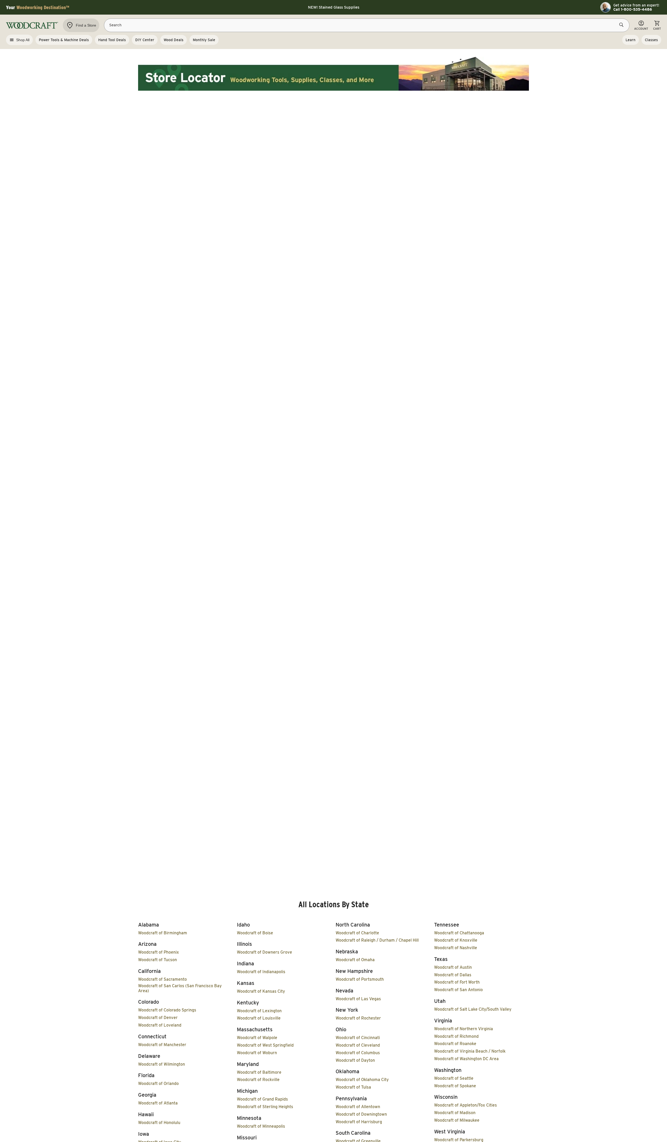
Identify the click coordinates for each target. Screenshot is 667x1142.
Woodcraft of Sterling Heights (265, 1106)
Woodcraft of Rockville (258, 1079)
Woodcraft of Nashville (455, 947)
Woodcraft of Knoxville (455, 940)
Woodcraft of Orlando (158, 1083)
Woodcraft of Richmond (456, 1036)
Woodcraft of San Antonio (458, 989)
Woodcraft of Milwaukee (456, 1120)
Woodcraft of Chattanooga (459, 932)
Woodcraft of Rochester (358, 1018)
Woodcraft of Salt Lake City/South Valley (472, 1009)
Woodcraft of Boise (255, 932)
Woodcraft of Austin (453, 967)
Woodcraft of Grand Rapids (262, 1099)
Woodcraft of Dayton (355, 1060)
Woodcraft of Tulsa (353, 1087)
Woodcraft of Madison (454, 1112)
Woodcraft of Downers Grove (264, 952)
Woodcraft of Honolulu (159, 1122)
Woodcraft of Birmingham (162, 932)
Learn (630, 40)
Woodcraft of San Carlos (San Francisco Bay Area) (180, 988)
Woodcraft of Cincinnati (358, 1037)
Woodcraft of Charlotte (357, 932)
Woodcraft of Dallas (452, 974)
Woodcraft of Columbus (358, 1052)
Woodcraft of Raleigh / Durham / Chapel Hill (377, 940)
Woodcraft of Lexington (259, 1010)
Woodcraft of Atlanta (158, 1103)
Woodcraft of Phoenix (158, 952)
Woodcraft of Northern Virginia (463, 1028)
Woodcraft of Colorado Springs (167, 1010)
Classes (651, 40)
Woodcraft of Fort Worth (457, 982)
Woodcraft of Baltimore (259, 1072)
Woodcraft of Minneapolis (261, 1126)
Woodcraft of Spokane (455, 1085)
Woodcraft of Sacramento (162, 979)
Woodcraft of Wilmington (161, 1064)
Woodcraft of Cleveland (358, 1045)
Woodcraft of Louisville (259, 1018)
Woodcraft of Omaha (355, 959)
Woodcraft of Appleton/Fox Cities (465, 1105)
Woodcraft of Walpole (257, 1037)
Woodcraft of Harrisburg (359, 1121)
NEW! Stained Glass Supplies (333, 7)
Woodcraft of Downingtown (361, 1114)
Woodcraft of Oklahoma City (362, 1079)
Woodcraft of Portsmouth (360, 979)
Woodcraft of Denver (158, 1017)
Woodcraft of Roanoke (455, 1043)
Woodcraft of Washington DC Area (466, 1058)
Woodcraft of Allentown (358, 1106)
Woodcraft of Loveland (159, 1025)
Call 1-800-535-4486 (632, 9)
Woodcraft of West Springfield (265, 1045)
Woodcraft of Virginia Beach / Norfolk (469, 1051)
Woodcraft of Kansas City (261, 991)
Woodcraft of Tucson (157, 959)
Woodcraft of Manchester (162, 1044)
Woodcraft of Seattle (453, 1078)
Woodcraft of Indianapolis (261, 971)
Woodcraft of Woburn (257, 1052)
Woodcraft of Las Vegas (358, 998)
